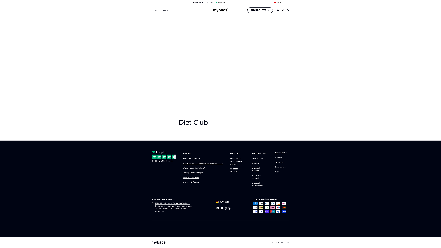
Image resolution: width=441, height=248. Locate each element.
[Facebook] (225, 208)
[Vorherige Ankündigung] (154, 2)
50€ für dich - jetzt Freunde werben (236, 161)
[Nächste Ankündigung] (264, 2)
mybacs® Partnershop (257, 184)
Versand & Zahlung (191, 182)
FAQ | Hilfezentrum (191, 159)
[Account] (283, 10)
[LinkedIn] (217, 208)
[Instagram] (221, 208)
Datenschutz (280, 167)
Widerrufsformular (191, 177)
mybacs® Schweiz (256, 177)
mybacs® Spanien (256, 169)
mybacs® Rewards (234, 170)
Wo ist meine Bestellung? (194, 168)
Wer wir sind (257, 159)
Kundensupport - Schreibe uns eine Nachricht (203, 163)
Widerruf (278, 158)
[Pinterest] (229, 208)
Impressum (279, 162)
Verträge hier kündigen (193, 173)
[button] (278, 2)
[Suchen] (278, 10)
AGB (277, 172)
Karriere (255, 163)
